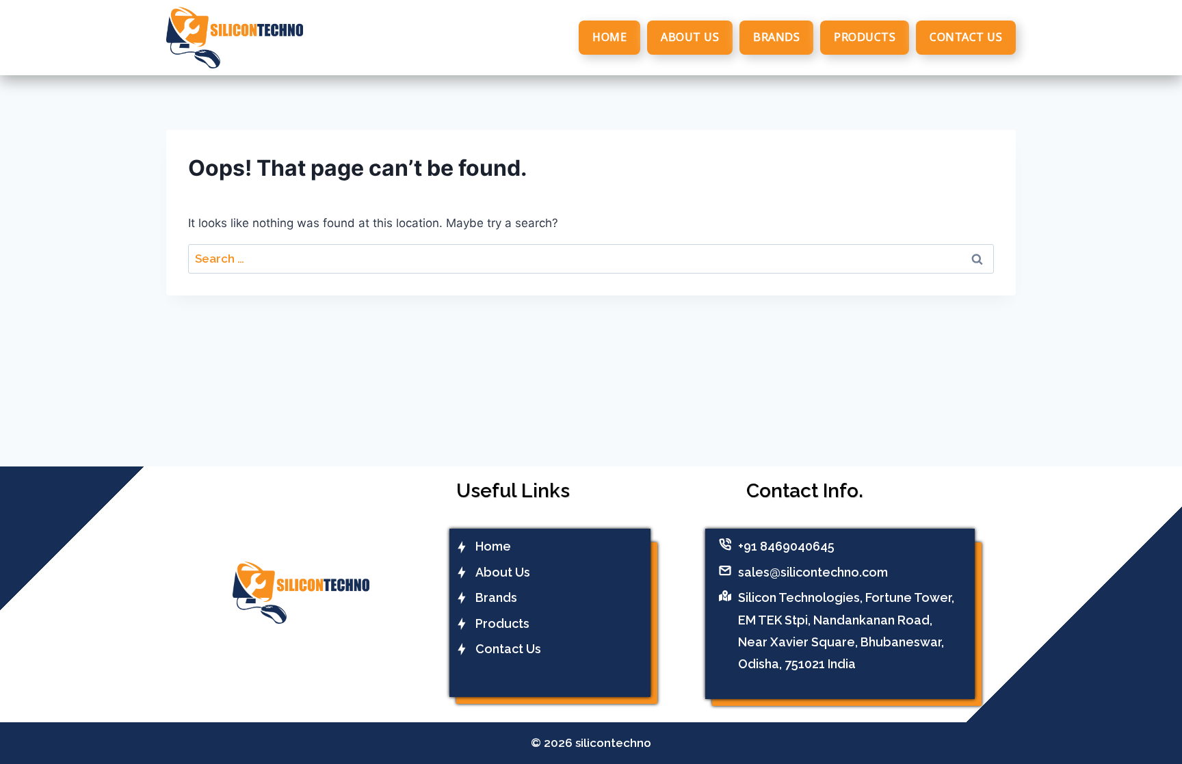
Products (864, 36)
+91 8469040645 (786, 546)
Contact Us (966, 36)
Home (609, 36)
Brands (776, 36)
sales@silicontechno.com (813, 572)
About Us (690, 36)
